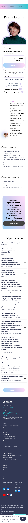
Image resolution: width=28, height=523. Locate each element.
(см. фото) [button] (5, 419)
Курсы (4, 430)
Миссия (5, 465)
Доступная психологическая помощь (12, 455)
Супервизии (6, 434)
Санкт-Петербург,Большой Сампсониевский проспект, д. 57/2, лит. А (12, 413)
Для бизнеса (6, 475)
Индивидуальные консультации (11, 448)
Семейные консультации (9, 451)
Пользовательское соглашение (16, 503)
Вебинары (5, 432)
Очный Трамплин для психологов (11, 427)
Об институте (6, 443)
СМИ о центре (6, 469)
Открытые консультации (9, 436)
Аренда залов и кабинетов (10, 476)
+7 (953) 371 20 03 (8, 407)
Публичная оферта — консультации (10, 513)
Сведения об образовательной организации (12, 507)
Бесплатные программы (9, 438)
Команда (5, 467)
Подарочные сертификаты (10, 440)
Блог (4, 478)
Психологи (19, 6)
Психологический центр (8, 6)
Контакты (5, 472)
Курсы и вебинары (7, 457)
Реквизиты (4, 503)
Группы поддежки (7, 453)
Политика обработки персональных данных (12, 505)
